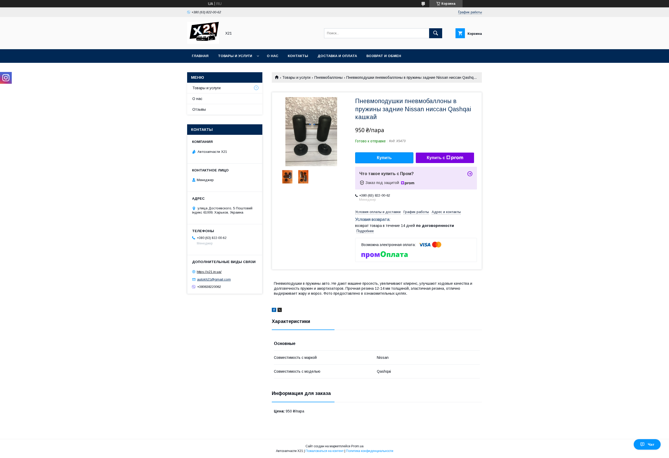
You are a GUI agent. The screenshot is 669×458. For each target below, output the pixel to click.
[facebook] (274, 311)
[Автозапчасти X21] (203, 42)
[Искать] (435, 33)
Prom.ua (357, 446)
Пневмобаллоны (328, 77)
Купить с (436, 157)
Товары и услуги (235, 56)
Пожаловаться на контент (324, 451)
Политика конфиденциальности (369, 451)
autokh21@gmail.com (214, 279)
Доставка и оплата (337, 56)
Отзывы (199, 109)
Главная (200, 56)
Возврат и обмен (383, 56)
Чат (651, 444)
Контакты (298, 56)
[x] (280, 311)
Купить (384, 157)
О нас (272, 56)
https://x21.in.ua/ (209, 272)
